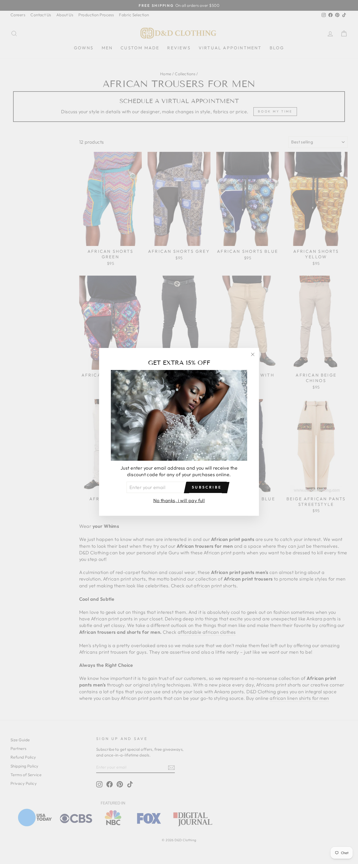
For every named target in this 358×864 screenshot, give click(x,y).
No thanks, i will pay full (179, 501)
